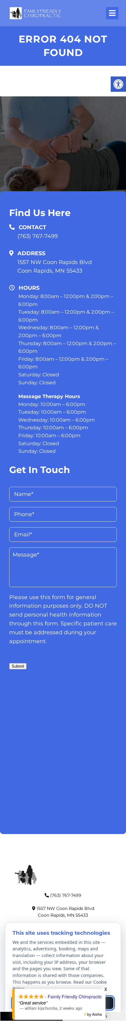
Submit (18, 666)
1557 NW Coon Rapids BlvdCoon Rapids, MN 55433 (54, 266)
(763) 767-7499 (37, 236)
